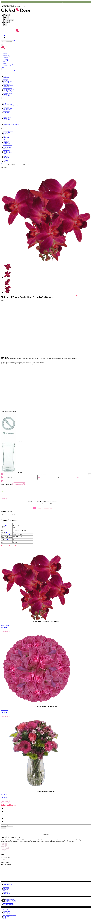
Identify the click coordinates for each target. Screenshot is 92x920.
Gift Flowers (6, 139)
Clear (4, 828)
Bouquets (5, 892)
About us (5, 912)
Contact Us (6, 112)
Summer (5, 148)
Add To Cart (4, 498)
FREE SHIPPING (14, 310)
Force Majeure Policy (8, 108)
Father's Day (6, 137)
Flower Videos (6, 95)
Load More (46, 834)
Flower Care (6, 94)
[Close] (2, 45)
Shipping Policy (7, 109)
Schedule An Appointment (9, 125)
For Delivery (15, 6)
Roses (4, 76)
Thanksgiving (6, 150)
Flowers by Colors (7, 93)
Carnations (5, 79)
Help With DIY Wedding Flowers (11, 124)
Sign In (7, 22)
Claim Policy (6, 107)
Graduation (6, 141)
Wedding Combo (7, 90)
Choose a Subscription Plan (45, 508)
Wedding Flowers (7, 152)
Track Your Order (9, 20)
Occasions (5, 158)
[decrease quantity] (39, 477)
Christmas (5, 133)
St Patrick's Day (7, 147)
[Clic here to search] (15, 71)
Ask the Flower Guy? (8, 91)
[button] (4, 36)
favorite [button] (76, 295)
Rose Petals (6, 86)
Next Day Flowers (7, 884)
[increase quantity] (77, 477)
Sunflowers (6, 77)
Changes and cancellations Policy (11, 105)
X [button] (1, 69)
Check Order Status (7, 104)
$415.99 (2, 300)
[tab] (7, 266)
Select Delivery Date (18, 484)
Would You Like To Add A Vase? (8, 411)
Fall (4, 136)
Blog (4, 917)
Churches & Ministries (8, 899)
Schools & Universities (8, 904)
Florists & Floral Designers (9, 901)
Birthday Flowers (7, 82)
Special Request (7, 117)
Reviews (5, 918)
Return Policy (6, 111)
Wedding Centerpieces (8, 89)
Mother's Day (6, 143)
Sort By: (2, 825)
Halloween (5, 142)
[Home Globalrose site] (16, 12)
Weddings (5, 160)
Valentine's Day (7, 151)
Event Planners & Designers (9, 900)
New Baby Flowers (7, 145)
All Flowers (6, 157)
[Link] (15, 41)
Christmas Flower (7, 81)
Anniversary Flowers (8, 131)
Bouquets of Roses (7, 88)
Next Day (5, 156)
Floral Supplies (6, 893)
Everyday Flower (7, 84)
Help (7, 17)
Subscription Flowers (8, 85)
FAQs (4, 103)
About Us (5, 161)
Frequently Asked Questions (9, 915)
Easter (4, 134)
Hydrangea (5, 80)
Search (7, 15)
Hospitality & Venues (8, 903)
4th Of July (6, 153)
